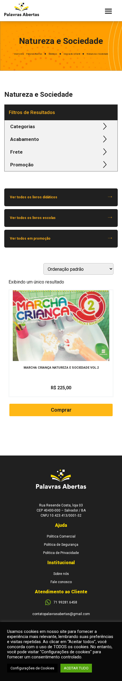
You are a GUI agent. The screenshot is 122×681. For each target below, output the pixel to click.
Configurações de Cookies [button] (32, 668)
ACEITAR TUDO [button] (76, 668)
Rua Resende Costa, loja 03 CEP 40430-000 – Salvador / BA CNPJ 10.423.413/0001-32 (61, 510)
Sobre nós (61, 574)
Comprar (61, 410)
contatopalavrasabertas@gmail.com (61, 614)
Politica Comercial (61, 536)
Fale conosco (61, 582)
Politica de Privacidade (61, 553)
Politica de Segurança (61, 545)
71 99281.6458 (65, 602)
